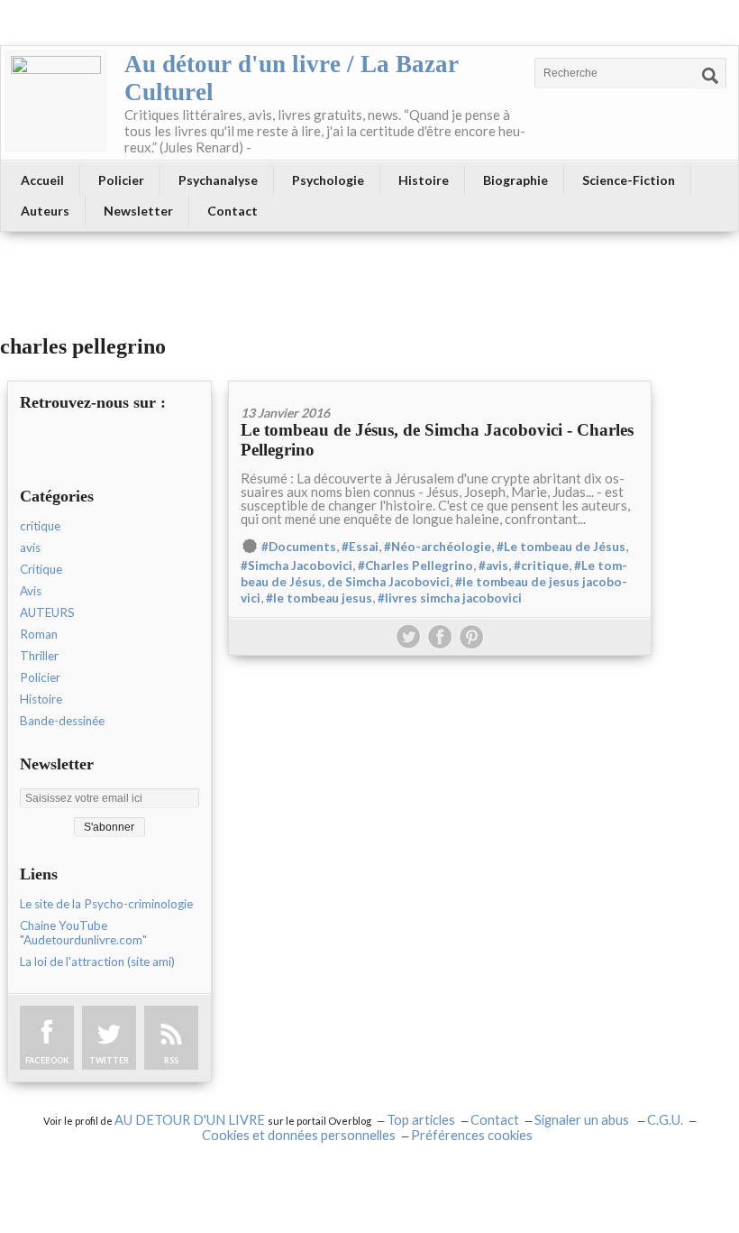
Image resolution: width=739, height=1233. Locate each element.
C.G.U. (665, 1119)
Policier (121, 180)
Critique (41, 569)
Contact (232, 210)
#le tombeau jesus (319, 598)
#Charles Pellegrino (415, 565)
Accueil (42, 180)
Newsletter (138, 210)
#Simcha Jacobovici (296, 565)
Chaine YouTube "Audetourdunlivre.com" (83, 932)
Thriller (39, 656)
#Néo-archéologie (437, 546)
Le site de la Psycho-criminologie (106, 904)
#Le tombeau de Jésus (561, 546)
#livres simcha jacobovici (450, 598)
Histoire (423, 180)
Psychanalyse (218, 180)
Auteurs (45, 210)
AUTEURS (47, 612)
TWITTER (109, 1060)
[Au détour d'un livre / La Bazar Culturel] (55, 101)
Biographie (515, 180)
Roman (39, 634)
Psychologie (328, 180)
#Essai (360, 546)
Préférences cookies (472, 1135)
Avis (30, 591)
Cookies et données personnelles (299, 1135)
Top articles (421, 1119)
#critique (541, 565)
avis (30, 547)
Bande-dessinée (62, 720)
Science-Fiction (628, 180)
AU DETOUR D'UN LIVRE (191, 1119)
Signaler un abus (583, 1119)
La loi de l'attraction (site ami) (97, 961)
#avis (493, 565)
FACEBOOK (46, 1060)
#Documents (298, 546)
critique (40, 526)
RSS (171, 1060)
